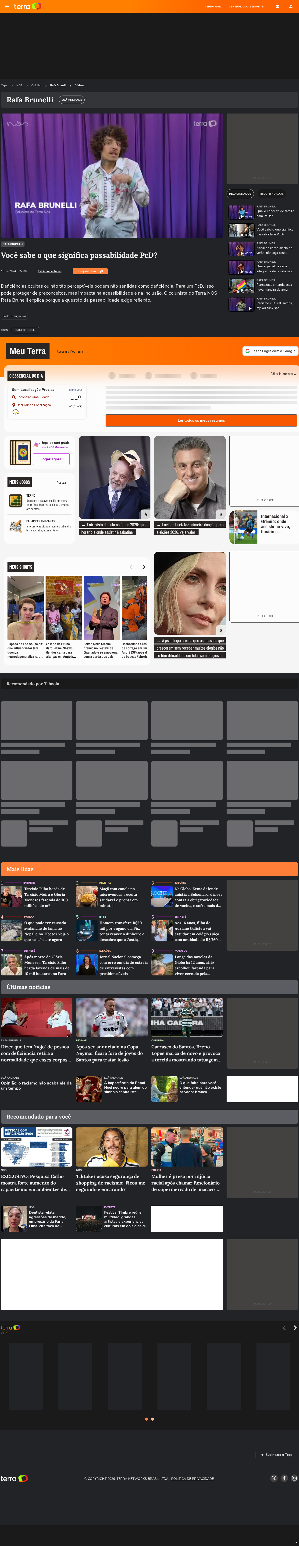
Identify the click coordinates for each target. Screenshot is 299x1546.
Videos (79, 85)
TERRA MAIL (213, 6)
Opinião (36, 85)
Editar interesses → (284, 373)
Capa (4, 85)
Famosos (181, 951)
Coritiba (157, 1040)
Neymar (81, 1040)
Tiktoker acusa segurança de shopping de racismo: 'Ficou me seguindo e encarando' (110, 1182)
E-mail (277, 6)
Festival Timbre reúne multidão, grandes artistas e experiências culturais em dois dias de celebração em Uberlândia (125, 1219)
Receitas (105, 883)
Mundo (29, 917)
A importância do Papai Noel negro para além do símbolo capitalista (125, 1087)
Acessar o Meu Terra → (72, 351)
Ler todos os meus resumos (201, 420)
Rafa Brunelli (58, 85)
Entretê (29, 883)
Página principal (27, 6)
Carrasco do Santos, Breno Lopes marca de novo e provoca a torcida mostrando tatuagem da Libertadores (185, 1053)
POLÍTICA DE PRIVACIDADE (192, 1479)
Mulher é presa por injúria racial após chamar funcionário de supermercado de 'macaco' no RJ (186, 1183)
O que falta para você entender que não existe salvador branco (200, 1087)
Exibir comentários (49, 271)
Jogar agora (51, 459)
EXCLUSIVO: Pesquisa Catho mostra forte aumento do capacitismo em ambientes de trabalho (33, 1183)
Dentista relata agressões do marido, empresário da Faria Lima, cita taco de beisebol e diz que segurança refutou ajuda (50, 1219)
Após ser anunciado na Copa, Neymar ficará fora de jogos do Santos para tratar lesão (109, 1053)
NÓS (19, 85)
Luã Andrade (10, 1078)
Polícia (156, 1170)
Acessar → (64, 482)
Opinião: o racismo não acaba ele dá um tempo (36, 1086)
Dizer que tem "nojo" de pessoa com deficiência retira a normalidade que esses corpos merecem (35, 1053)
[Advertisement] (262, 1089)
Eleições (180, 883)
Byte (102, 917)
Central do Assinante (246, 6)
